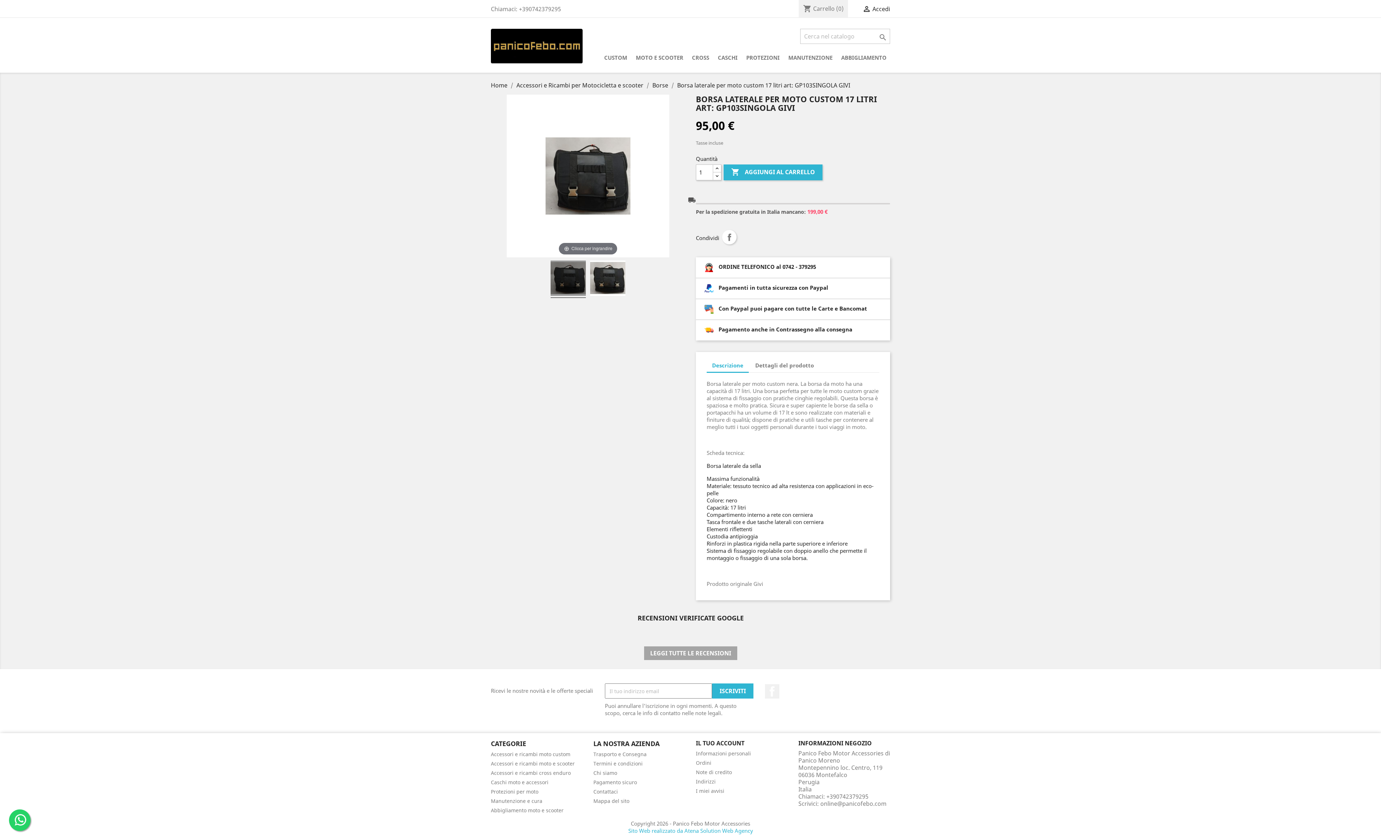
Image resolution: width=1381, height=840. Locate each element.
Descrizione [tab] (727, 365)
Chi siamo (605, 772)
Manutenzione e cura (516, 801)
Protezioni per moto (514, 791)
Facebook (772, 691)
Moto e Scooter (659, 57)
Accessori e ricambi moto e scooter (533, 763)
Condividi (729, 237)
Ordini (703, 762)
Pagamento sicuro (615, 782)
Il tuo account (720, 743)
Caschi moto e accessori (519, 782)
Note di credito (714, 772)
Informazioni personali (723, 753)
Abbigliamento (864, 57)
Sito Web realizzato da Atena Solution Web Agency (690, 830)
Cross (700, 57)
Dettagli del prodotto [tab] (784, 365)
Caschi (728, 57)
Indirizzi (706, 781)
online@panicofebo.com (853, 804)
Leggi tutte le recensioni (690, 653)
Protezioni (763, 57)
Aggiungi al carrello (773, 172)
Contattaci (605, 791)
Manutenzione (810, 57)
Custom (615, 57)
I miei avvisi (710, 790)
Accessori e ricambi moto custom (530, 754)
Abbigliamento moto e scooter (527, 810)
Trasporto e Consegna (620, 754)
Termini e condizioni (618, 763)
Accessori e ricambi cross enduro (531, 772)
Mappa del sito (611, 801)
